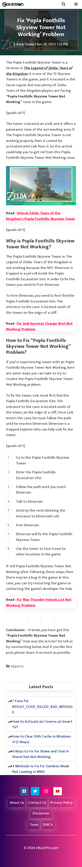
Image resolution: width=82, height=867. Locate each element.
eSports (17, 666)
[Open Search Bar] (63, 4)
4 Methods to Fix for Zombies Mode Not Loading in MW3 (40, 769)
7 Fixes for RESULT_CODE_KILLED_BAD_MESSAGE (42, 706)
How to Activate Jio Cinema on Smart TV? (42, 724)
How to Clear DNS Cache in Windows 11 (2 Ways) (41, 739)
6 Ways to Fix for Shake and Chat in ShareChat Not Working (40, 754)
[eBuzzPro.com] (14, 4)
